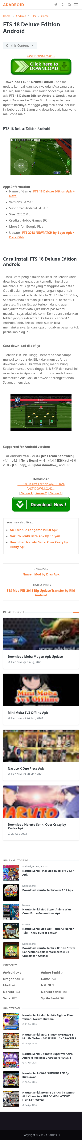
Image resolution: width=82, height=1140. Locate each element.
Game (35, 866)
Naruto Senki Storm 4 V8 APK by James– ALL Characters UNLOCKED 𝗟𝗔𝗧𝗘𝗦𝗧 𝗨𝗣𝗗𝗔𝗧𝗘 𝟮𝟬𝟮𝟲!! (48, 1096)
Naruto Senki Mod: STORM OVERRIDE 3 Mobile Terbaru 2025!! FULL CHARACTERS (49, 1036)
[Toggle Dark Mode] (63, 4)
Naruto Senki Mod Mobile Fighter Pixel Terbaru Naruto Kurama (47, 1017)
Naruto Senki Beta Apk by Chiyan (35, 536)
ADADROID (13, 4)
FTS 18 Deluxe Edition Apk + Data (41, 484)
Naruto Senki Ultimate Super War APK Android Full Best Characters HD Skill (47, 1055)
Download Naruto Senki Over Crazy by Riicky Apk (37, 826)
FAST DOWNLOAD (41, 56)
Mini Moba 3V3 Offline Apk (28, 713)
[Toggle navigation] (76, 5)
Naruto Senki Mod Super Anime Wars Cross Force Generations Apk (47, 911)
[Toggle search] (69, 4)
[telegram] (55, 4)
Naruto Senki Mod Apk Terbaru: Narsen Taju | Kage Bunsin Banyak (48, 930)
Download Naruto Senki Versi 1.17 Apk (47, 890)
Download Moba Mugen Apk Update (35, 656)
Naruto (44, 866)
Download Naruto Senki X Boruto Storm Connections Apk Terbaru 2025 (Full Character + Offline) (48, 951)
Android (26, 866)
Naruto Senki (29, 885)
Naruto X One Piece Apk (26, 768)
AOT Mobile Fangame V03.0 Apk (34, 530)
